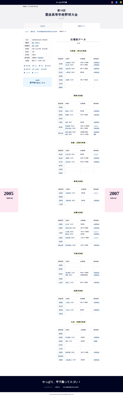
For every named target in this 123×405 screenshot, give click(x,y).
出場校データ (81, 26)
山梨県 (61, 169)
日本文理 (68, 154)
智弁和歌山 (68, 245)
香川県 (61, 306)
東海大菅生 (68, 128)
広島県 (61, 279)
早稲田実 (67, 126)
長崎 (37, 46)
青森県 (61, 68)
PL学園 (67, 231)
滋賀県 (61, 224)
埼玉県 (60, 118)
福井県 (61, 165)
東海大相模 (68, 132)
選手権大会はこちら (37, 82)
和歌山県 (60, 245)
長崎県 (61, 341)
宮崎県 (61, 352)
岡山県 (61, 274)
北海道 (61, 64)
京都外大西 (68, 228)
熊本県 (61, 345)
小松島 (67, 302)
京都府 (61, 228)
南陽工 (67, 282)
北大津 (67, 224)
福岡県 (61, 333)
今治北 (67, 310)
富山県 (61, 158)
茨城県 (60, 107)
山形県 (61, 83)
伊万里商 (67, 337)
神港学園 (67, 238)
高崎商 (67, 115)
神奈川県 (60, 133)
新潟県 (61, 154)
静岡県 (61, 197)
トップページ (48, 387)
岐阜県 (61, 193)
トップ (26, 31)
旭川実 (67, 65)
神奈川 (37, 43)
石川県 (61, 162)
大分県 (61, 348)
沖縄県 (61, 360)
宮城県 (61, 76)
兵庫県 (61, 238)
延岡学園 (67, 352)
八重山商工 (68, 360)
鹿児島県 (60, 356)
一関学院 (68, 72)
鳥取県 (61, 265)
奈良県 (61, 241)
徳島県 (61, 302)
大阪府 (61, 233)
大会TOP (42, 26)
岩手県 (61, 72)
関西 (67, 275)
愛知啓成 (68, 200)
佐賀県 (61, 337)
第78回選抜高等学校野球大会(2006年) (47, 31)
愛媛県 (61, 310)
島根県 (61, 269)
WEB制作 (76, 387)
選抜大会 (33, 31)
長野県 (61, 173)
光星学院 (68, 68)
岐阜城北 (40, 58)
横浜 (33, 43)
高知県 (61, 313)
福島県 (61, 87)
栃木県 (60, 111)
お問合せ (57, 387)
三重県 (61, 204)
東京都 (60, 127)
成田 (66, 122)
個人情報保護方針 (68, 387)
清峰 (33, 46)
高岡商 (67, 158)
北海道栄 (68, 62)
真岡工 (67, 111)
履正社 (67, 234)
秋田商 (67, 80)
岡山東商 (68, 272)
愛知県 (61, 200)
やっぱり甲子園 (61, 2)
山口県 (61, 282)
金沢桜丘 (68, 162)
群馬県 (60, 115)
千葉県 (60, 122)
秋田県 (61, 80)
